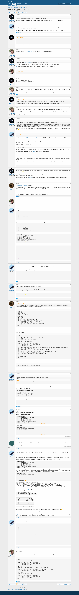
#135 (70, 107)
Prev (9, 12)
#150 (70, 549)
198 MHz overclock (28, 51)
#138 (70, 168)
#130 (70, 58)
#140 (70, 199)
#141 (70, 208)
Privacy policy (62, 592)
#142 (70, 264)
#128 (70, 35)
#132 (70, 78)
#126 (70, 14)
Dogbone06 (10, 10)
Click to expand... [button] (43, 230)
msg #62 (24, 75)
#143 (70, 284)
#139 (70, 183)
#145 (70, 373)
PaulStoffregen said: (20, 16)
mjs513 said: (18, 375)
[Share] (68, 14)
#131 (70, 69)
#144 (70, 301)
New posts (9, 5)
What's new (19, 3)
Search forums (14, 5)
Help (66, 592)
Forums (13, 3)
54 (22, 12)
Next (25, 12)
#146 (70, 409)
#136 (70, 118)
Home (10, 3)
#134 (70, 97)
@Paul (17, 66)
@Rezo (36, 162)
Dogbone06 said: (19, 71)
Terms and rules (56, 592)
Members (25, 3)
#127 (70, 24)
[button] (22, 4)
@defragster (23, 105)
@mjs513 (28, 105)
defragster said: (19, 37)
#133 (70, 87)
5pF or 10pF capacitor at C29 (31, 137)
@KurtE (21, 489)
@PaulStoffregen (19, 185)
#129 (70, 49)
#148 (70, 450)
